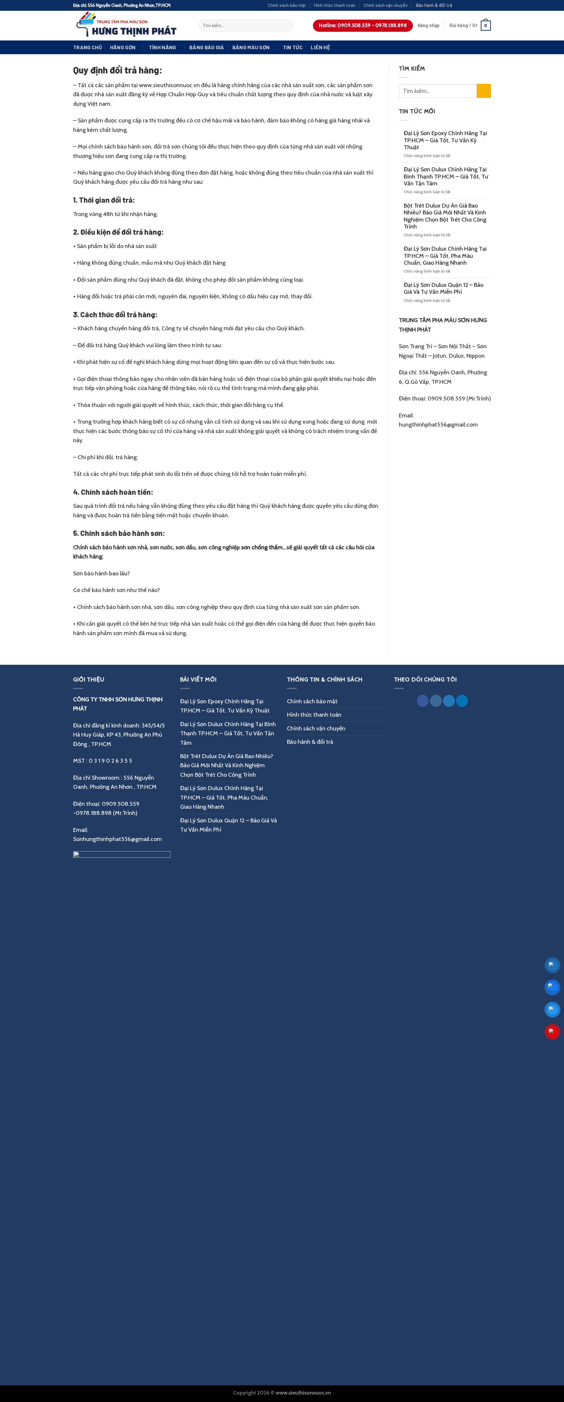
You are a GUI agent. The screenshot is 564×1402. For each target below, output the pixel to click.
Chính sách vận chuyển (386, 5)
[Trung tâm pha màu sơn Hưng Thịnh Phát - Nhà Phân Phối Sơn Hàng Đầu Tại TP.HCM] (131, 25)
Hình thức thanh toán (334, 5)
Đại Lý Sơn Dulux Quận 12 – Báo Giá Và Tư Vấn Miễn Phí (443, 288)
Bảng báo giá (206, 47)
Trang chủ (87, 47)
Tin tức (293, 47)
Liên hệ (320, 47)
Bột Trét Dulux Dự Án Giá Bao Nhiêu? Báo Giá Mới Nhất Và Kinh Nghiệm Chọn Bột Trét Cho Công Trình (445, 216)
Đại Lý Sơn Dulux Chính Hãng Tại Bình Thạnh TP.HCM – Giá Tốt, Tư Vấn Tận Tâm (446, 176)
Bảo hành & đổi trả (434, 5)
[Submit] (286, 26)
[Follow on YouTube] (487, 5)
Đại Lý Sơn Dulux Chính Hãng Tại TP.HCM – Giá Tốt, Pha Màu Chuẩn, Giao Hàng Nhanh (445, 255)
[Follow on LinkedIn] (462, 701)
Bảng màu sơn (251, 47)
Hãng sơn (123, 47)
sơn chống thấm (262, 547)
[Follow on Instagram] (466, 5)
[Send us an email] (480, 5)
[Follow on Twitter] (473, 5)
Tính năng (162, 47)
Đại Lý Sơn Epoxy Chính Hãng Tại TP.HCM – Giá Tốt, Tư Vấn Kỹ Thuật (445, 140)
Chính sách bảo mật (287, 5)
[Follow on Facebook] (460, 5)
